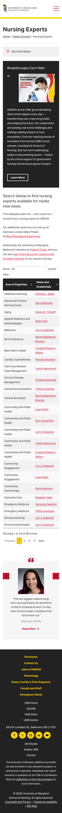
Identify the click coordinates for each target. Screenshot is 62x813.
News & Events (21, 36)
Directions (31, 656)
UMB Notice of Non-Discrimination (34, 779)
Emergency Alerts (31, 694)
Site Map (32, 806)
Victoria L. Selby (44, 294)
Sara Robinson (44, 488)
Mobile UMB (31, 749)
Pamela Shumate (45, 359)
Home (6, 36)
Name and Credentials (43, 284)
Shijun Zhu (41, 321)
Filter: (6, 274)
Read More (31, 630)
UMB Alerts (31, 714)
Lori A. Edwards (44, 330)
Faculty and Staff (31, 688)
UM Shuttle (31, 743)
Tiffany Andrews (44, 389)
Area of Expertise (16, 284)
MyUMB (31, 708)
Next (41, 540)
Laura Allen (41, 409)
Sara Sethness (43, 303)
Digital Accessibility (45, 802)
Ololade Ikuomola (45, 380)
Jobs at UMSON (31, 669)
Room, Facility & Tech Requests (31, 682)
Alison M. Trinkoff (45, 312)
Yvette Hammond (45, 368)
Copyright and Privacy (18, 802)
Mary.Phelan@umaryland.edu (23, 236)
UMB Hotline (31, 720)
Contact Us (31, 663)
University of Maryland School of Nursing (21, 5)
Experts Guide (38, 249)
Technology (31, 675)
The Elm (31, 755)
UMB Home (31, 703)
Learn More (18, 177)
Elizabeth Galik (43, 497)
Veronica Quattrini (46, 504)
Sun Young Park (44, 420)
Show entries (29, 269)
